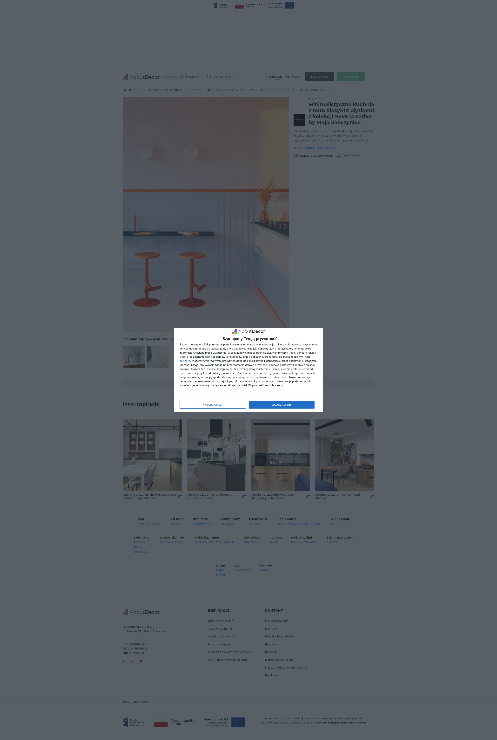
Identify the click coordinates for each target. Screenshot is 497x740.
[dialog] (248, 370)
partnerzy (185, 360)
